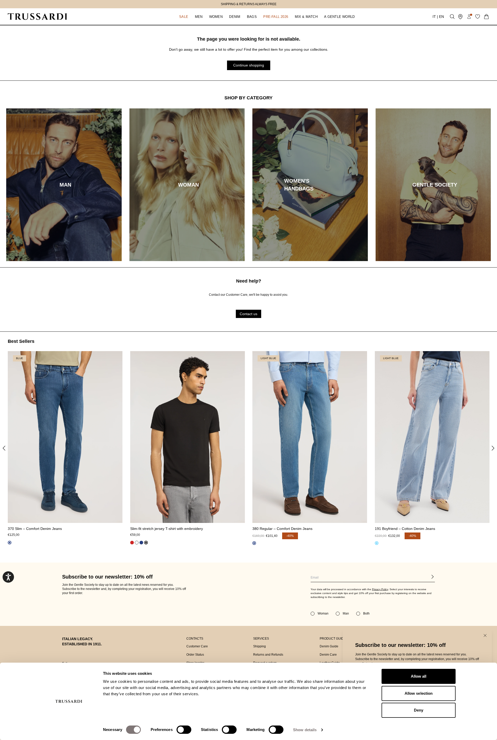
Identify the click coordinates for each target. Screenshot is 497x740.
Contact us (248, 314)
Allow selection (419, 693)
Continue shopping (248, 65)
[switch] (184, 730)
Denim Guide (329, 646)
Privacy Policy (380, 589)
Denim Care (328, 654)
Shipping (259, 646)
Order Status (195, 654)
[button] (183, 16)
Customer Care (197, 646)
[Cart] (486, 16)
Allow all (419, 676)
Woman (323, 613)
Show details (305, 730)
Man (346, 613)
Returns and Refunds (268, 654)
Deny (418, 710)
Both (366, 613)
